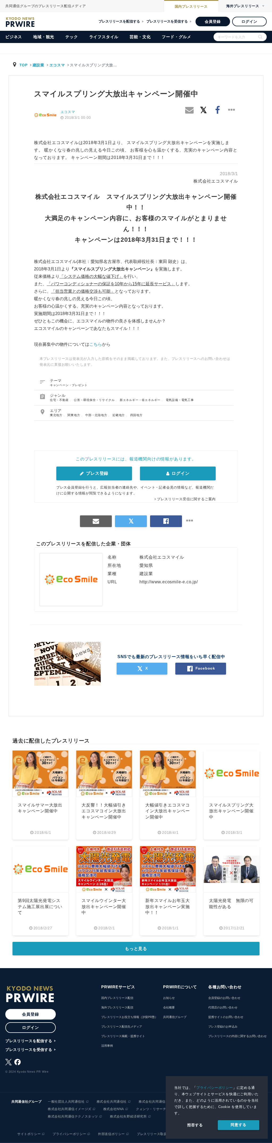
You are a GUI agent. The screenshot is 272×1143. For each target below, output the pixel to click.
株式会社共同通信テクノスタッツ (73, 1116)
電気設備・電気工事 (180, 400)
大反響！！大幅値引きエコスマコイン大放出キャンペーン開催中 (104, 811)
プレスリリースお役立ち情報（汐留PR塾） (129, 1017)
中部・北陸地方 (96, 415)
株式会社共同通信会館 (155, 1101)
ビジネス (13, 36)
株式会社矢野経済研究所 (128, 1116)
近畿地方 (119, 415)
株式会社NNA (113, 1109)
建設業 (38, 65)
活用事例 (107, 1045)
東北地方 (56, 415)
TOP (23, 65)
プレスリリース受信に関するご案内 (186, 499)
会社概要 (169, 1007)
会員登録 (212, 21)
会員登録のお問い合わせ (224, 997)
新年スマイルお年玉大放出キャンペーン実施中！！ (167, 906)
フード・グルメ (176, 36)
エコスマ (57, 65)
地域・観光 (43, 36)
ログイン (249, 21)
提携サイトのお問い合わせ (225, 1017)
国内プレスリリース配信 (117, 997)
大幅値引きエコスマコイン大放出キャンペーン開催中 (167, 811)
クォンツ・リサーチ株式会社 (158, 1109)
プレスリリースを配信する (119, 21)
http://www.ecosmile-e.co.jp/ (168, 582)
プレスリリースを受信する (167, 21)
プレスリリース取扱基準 (155, 1134)
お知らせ (169, 997)
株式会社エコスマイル (215, 181)
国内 (191, 6)
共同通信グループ (174, 1017)
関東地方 (74, 415)
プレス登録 (96, 473)
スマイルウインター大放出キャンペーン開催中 (104, 906)
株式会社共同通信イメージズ (69, 1109)
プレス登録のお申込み (222, 1026)
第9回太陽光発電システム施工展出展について (40, 906)
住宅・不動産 (60, 400)
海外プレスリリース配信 (117, 1007)
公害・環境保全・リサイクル (95, 400)
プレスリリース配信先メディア (121, 1026)
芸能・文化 (140, 36)
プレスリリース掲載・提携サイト (123, 1036)
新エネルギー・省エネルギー (141, 400)
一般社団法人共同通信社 (66, 1101)
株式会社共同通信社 (112, 1101)
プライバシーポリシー (214, 1088)
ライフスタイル (104, 36)
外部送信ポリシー (111, 1134)
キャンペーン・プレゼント (69, 385)
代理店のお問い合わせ (222, 1007)
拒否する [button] (195, 1125)
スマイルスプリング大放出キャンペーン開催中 (231, 811)
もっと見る (136, 948)
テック (71, 36)
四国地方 (136, 415)
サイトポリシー (29, 1134)
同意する (238, 1125)
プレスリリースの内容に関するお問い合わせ (237, 1036)
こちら (95, 344)
